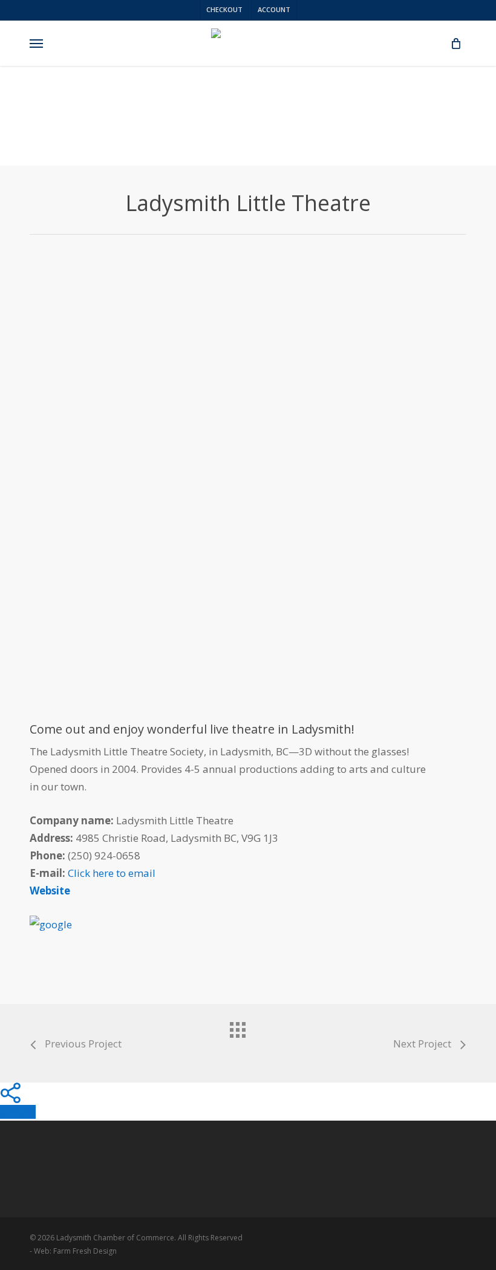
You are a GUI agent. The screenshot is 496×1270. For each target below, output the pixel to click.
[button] (36, 43)
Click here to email (111, 873)
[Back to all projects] (248, 1040)
